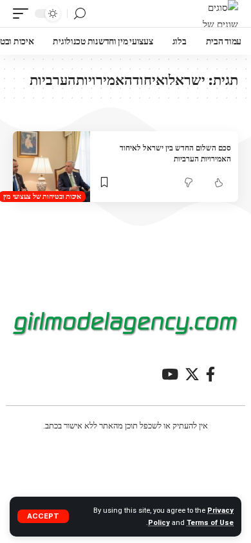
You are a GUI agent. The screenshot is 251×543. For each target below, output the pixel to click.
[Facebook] (210, 374)
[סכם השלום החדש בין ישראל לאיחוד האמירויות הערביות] (51, 167)
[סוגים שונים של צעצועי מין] (213, 13)
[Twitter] (192, 374)
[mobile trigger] (24, 13)
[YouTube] (169, 374)
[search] (80, 14)
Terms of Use (210, 523)
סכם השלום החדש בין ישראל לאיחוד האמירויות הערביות (175, 153)
